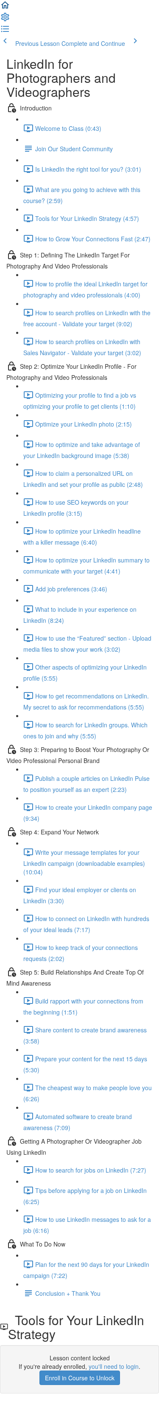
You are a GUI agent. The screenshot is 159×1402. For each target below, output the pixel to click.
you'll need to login (114, 1366)
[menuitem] (5, 19)
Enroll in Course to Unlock (79, 1378)
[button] (5, 7)
